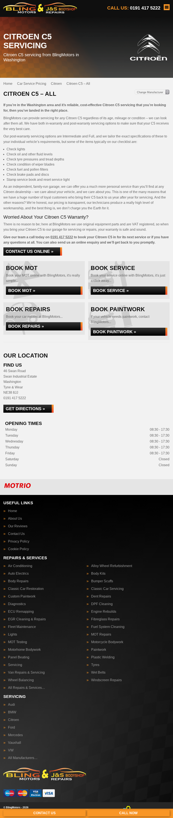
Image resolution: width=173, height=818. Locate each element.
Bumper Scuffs (102, 581)
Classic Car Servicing (107, 589)
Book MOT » (21, 290)
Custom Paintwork (21, 596)
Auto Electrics (18, 573)
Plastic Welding (103, 657)
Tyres (95, 665)
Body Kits (98, 573)
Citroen (13, 720)
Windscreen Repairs (106, 680)
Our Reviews (17, 526)
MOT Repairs (101, 634)
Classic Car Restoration (26, 589)
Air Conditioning (20, 566)
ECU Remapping (21, 611)
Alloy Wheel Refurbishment (111, 566)
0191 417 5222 (133, 8)
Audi (11, 704)
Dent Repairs (101, 596)
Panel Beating (18, 657)
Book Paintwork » (114, 331)
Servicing (15, 665)
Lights (12, 634)
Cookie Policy (18, 549)
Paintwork (98, 649)
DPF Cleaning (102, 604)
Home (12, 511)
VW (11, 750)
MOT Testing (17, 642)
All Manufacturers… (23, 758)
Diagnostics (17, 604)
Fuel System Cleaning (107, 627)
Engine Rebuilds (103, 611)
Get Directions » (25, 408)
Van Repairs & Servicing (26, 672)
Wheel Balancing (21, 680)
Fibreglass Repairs (105, 619)
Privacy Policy (18, 541)
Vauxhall (14, 742)
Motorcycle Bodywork (107, 642)
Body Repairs (18, 581)
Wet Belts (98, 672)
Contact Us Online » (29, 251)
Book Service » (111, 290)
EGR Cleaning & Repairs (27, 619)
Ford (11, 727)
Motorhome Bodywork (24, 649)
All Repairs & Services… (26, 687)
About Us (15, 518)
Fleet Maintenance (22, 627)
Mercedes (15, 735)
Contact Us (16, 534)
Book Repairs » (26, 326)
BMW (12, 712)
